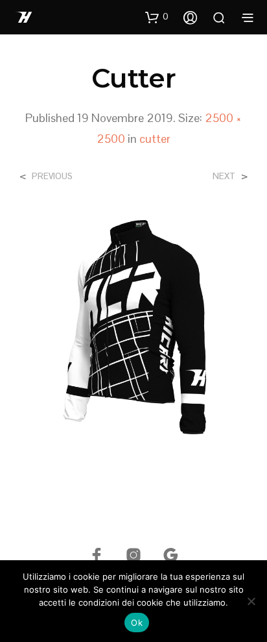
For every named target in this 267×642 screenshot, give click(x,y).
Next (224, 176)
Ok (137, 622)
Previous (52, 176)
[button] (156, 16)
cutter (154, 138)
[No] (250, 601)
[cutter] (133, 325)
